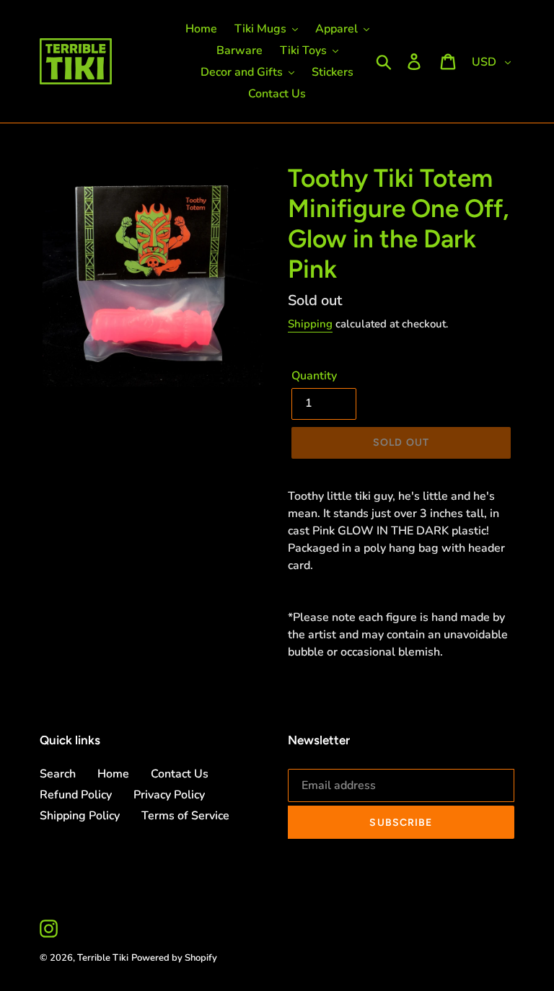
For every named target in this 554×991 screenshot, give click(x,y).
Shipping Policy (80, 816)
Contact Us (179, 774)
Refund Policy (76, 795)
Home (113, 774)
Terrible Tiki (102, 957)
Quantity (314, 376)
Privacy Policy (169, 795)
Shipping (310, 324)
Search (58, 774)
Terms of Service (185, 816)
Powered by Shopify (174, 957)
